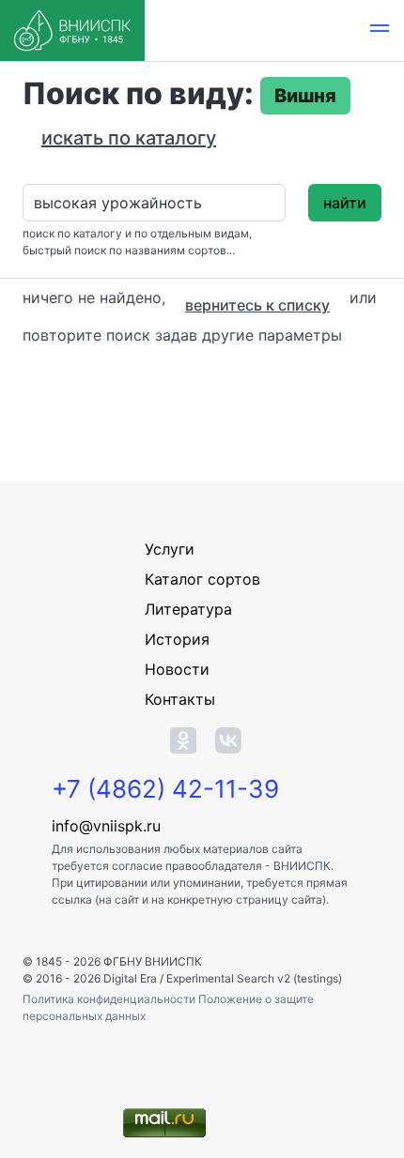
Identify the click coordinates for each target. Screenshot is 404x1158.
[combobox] (154, 202)
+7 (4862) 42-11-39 (165, 788)
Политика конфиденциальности (110, 999)
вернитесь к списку (257, 305)
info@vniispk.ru (106, 825)
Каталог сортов (202, 579)
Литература (188, 609)
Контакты (180, 699)
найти (344, 202)
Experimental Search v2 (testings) (254, 978)
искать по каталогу (128, 138)
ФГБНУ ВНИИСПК (152, 961)
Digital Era (130, 978)
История (177, 639)
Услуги (169, 549)
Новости (177, 669)
